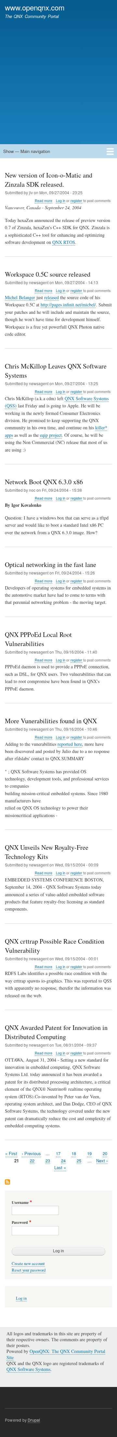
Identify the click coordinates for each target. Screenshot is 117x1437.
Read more (43, 200)
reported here (70, 744)
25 (79, 1160)
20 (105, 1153)
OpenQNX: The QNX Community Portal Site (55, 1354)
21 (16, 1160)
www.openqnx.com (35, 7)
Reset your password (29, 1270)
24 (63, 1160)
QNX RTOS (63, 242)
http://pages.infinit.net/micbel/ (68, 304)
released (51, 297)
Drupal (34, 1420)
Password (20, 1222)
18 (74, 1153)
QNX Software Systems (28, 1369)
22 (32, 1160)
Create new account (28, 1263)
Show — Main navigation (26, 151)
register (76, 200)
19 (89, 1153)
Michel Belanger (20, 297)
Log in (60, 200)
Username (20, 1202)
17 (58, 1153)
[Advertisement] (58, 78)
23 (48, 1160)
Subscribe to (7, 1182)
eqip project (51, 435)
